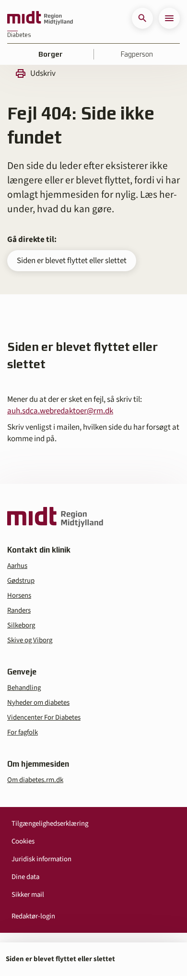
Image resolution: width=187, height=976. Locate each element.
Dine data (25, 877)
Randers (19, 610)
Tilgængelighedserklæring (50, 824)
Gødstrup (21, 581)
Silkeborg (21, 625)
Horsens (19, 595)
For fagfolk (22, 732)
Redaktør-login (33, 916)
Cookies (23, 841)
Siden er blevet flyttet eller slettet (72, 260)
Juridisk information (41, 859)
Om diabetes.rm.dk (35, 780)
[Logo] (40, 18)
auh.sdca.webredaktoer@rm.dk (60, 411)
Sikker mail (28, 895)
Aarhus (17, 566)
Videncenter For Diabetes (44, 717)
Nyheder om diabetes (38, 703)
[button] (142, 18)
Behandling (24, 688)
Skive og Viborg (29, 640)
